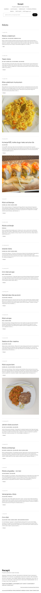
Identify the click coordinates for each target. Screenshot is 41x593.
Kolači (32, 576)
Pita (37, 578)
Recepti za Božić (10, 579)
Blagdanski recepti (4, 575)
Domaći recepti (4, 576)
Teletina (10, 581)
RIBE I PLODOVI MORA (12, 204)
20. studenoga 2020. (5, 245)
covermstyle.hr (30, 583)
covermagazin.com (17, 583)
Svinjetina (7, 581)
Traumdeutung (30, 587)
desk (4, 46)
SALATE (9, 343)
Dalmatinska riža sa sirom (11, 295)
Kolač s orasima (4, 578)
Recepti (20, 4)
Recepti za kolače (24, 579)
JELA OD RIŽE (11, 38)
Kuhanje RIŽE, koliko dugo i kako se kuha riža (18, 142)
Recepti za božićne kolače (17, 579)
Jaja (14, 576)
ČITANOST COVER (36, 590)
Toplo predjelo (14, 581)
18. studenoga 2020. (5, 268)
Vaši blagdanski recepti (23, 519)
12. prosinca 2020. (5, 222)
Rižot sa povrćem (8, 364)
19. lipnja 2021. (4, 198)
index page (4, 590)
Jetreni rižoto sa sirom (10, 424)
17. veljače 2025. (4, 32)
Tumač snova (22, 587)
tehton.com (10, 585)
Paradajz (35, 578)
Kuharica (19, 578)
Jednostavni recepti (23, 576)
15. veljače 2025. (4, 78)
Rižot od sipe (6, 318)
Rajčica (6, 579)
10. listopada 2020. (5, 314)
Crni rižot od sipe (8, 272)
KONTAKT (27, 590)
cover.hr (25, 583)
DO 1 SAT (4, 61)
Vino (16, 581)
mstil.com (4, 585)
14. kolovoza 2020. (5, 337)
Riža (37, 579)
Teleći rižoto (6, 59)
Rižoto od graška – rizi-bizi (11, 471)
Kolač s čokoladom (8, 578)
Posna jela (3, 579)
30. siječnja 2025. (5, 138)
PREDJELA (4, 228)
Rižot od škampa (8, 202)
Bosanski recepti (9, 575)
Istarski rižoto (7, 249)
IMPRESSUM (23, 590)
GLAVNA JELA (4, 38)
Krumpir (13, 578)
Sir (2, 581)
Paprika (33, 578)
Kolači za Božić (35, 576)
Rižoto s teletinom (8, 36)
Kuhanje (15, 578)
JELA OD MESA (15, 61)
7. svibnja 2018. (4, 513)
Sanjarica (26, 587)
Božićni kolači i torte (20, 575)
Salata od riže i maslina (10, 341)
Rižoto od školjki (8, 225)
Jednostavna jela (17, 576)
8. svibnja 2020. (4, 361)
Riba (35, 579)
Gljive (8, 576)
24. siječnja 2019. (5, 490)
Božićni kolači (14, 575)
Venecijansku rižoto (9, 494)
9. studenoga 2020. (5, 291)
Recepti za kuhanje (30, 579)
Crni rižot (5, 517)
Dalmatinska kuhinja (33, 575)
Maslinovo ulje (24, 578)
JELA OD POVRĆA (11, 366)
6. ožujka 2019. (4, 467)
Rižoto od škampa (8, 448)
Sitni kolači (4, 581)
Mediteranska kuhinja (28, 578)
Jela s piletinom (28, 576)
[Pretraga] (34, 14)
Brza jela (29, 575)
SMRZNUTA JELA (17, 38)
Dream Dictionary (36, 587)
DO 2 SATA (4, 450)
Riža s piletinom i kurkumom (12, 82)
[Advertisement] (20, 554)
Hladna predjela (11, 576)
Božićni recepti (25, 575)
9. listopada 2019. (5, 444)
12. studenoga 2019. (5, 421)
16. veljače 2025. (4, 55)
